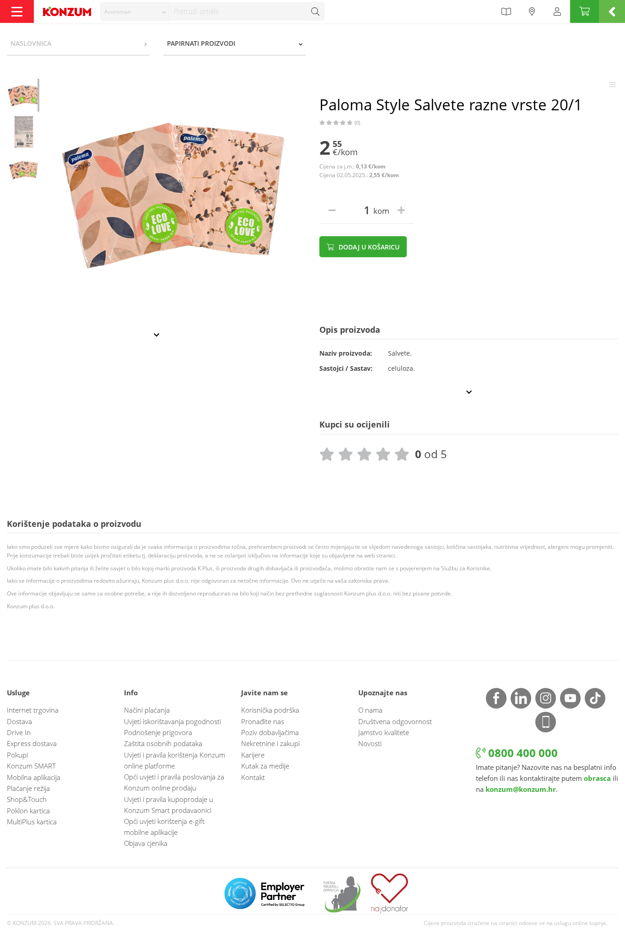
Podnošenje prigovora (158, 732)
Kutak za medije (265, 765)
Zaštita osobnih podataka (163, 743)
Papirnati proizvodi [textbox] (201, 43)
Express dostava (32, 743)
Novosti (370, 743)
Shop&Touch (27, 799)
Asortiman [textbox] (117, 12)
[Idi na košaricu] (584, 11)
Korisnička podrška (270, 709)
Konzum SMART (31, 765)
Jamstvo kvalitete (383, 732)
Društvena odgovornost (395, 721)
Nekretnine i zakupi (270, 743)
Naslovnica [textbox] (31, 43)
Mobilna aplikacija (33, 777)
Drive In (19, 732)
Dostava (19, 721)
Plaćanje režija (28, 788)
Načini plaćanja (147, 709)
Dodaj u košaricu (368, 247)
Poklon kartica (28, 810)
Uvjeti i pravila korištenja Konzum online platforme (174, 760)
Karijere (252, 754)
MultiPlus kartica (32, 821)
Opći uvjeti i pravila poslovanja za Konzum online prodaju (174, 782)
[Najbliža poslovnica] (532, 11)
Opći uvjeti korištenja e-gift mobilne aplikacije (164, 827)
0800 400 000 (521, 752)
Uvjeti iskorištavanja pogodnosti (172, 721)
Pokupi (17, 754)
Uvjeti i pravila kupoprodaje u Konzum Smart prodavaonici (168, 805)
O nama (370, 709)
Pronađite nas (262, 721)
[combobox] (134, 11)
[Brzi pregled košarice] (612, 11)
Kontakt (253, 777)
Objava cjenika (145, 843)
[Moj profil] (557, 11)
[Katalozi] (506, 11)
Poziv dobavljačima (270, 732)
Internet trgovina (33, 709)
